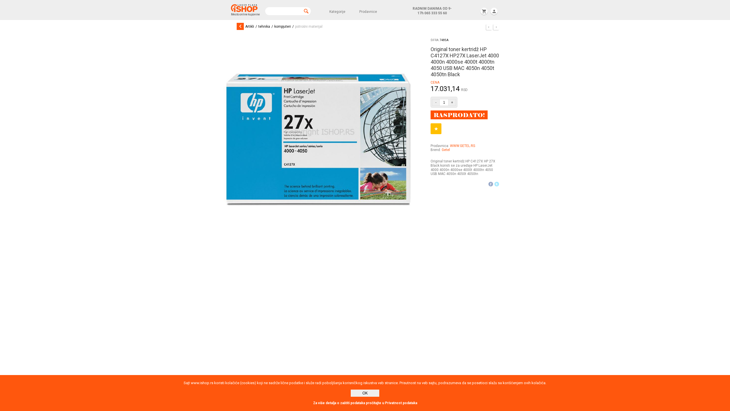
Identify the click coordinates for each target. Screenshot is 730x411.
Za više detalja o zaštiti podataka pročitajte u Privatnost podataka (365, 403)
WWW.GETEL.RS (462, 146)
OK (365, 393)
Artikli (249, 27)
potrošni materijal (309, 27)
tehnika (264, 27)
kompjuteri (282, 27)
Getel (446, 150)
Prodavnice (368, 12)
